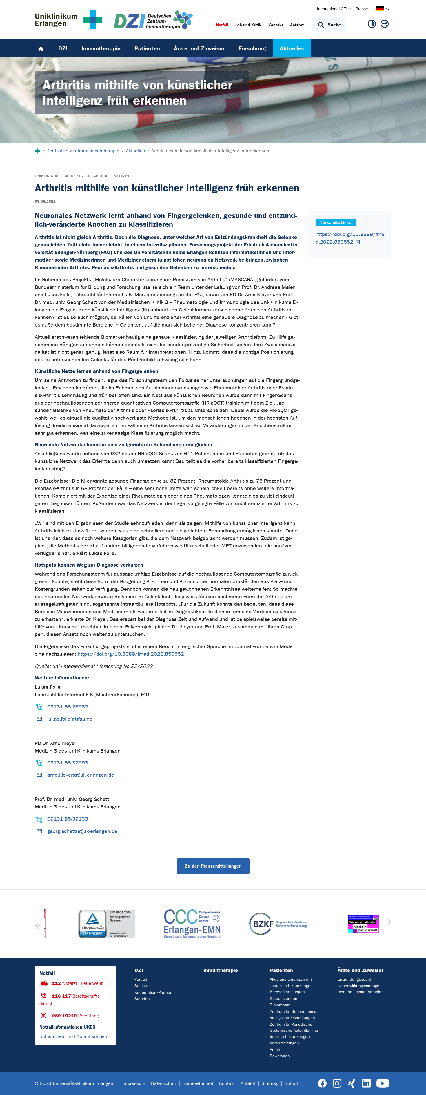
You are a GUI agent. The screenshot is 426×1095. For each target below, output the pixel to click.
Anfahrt (276, 1049)
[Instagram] (337, 1083)
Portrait (140, 979)
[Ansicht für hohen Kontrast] (372, 25)
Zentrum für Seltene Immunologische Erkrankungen (293, 1014)
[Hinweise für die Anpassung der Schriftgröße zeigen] (385, 25)
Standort (142, 998)
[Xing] (351, 1083)
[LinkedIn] (366, 1083)
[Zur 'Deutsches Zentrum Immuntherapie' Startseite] (147, 19)
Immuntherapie (220, 970)
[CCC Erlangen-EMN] (170, 924)
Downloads (280, 1056)
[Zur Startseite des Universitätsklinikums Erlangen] (68, 19)
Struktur (141, 985)
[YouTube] (382, 1083)
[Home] (40, 48)
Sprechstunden (283, 998)
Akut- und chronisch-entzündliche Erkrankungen (291, 982)
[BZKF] (256, 924)
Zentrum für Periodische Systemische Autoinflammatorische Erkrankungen (294, 1030)
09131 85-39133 (67, 819)
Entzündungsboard (354, 979)
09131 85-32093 (67, 763)
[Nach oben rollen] (414, 1083)
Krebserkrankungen (287, 991)
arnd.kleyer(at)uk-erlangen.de (80, 775)
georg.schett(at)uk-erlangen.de (82, 831)
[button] (387, 924)
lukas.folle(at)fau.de (69, 719)
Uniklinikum (47, 176)
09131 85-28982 (67, 707)
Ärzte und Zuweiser (360, 970)
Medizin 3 (123, 176)
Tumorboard (280, 1004)
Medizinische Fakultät (86, 176)
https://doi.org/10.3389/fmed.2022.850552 (131, 654)
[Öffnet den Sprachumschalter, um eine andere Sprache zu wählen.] (380, 10)
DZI (138, 970)
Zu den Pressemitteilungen (213, 866)
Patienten (281, 970)
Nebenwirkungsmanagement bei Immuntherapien (361, 988)
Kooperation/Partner (152, 992)
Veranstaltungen (284, 1042)
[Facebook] (322, 1083)
